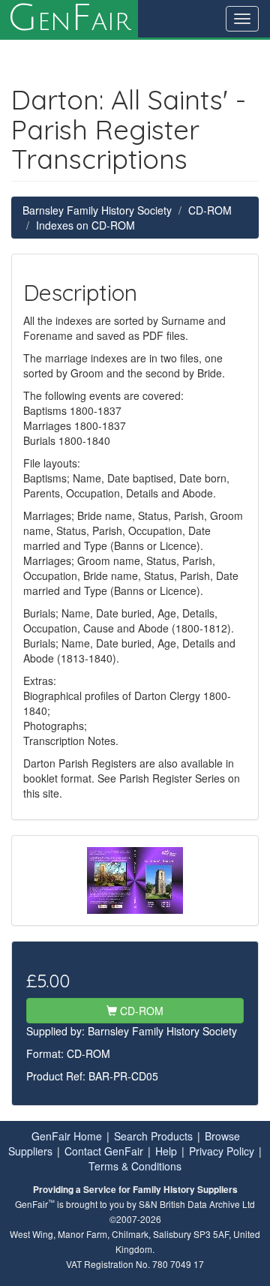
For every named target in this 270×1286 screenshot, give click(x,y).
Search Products (153, 1135)
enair (69, 19)
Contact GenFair (103, 1150)
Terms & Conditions (135, 1165)
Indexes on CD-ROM (85, 225)
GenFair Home (67, 1135)
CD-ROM (210, 210)
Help (166, 1150)
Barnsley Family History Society (97, 210)
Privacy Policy (221, 1150)
